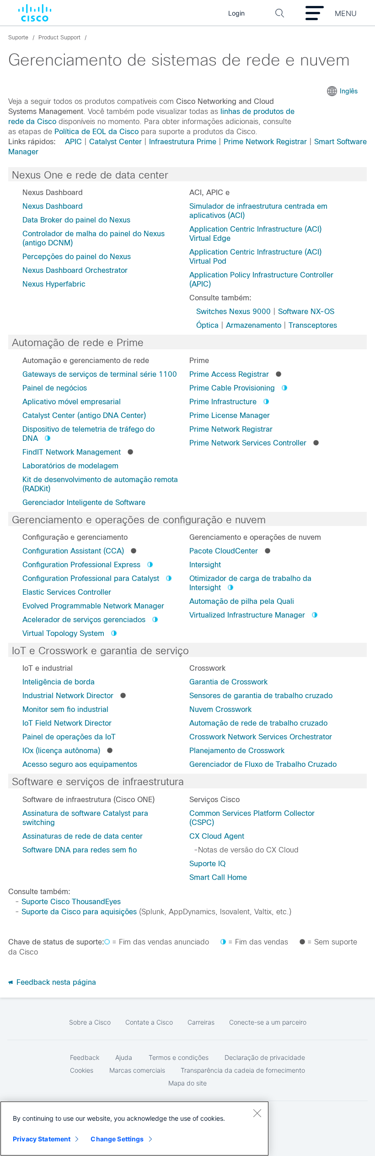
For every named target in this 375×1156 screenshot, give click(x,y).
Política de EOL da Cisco (96, 132)
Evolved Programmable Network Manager (93, 606)
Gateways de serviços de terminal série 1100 (99, 374)
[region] (134, 1128)
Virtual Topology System (63, 633)
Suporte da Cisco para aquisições (79, 912)
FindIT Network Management (71, 452)
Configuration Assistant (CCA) (73, 551)
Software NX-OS (306, 311)
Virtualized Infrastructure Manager (247, 615)
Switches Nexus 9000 (233, 311)
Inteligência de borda (58, 682)
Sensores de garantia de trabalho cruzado (260, 696)
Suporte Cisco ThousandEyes (71, 902)
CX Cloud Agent (216, 836)
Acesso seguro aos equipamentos (79, 764)
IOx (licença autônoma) (61, 750)
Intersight (205, 565)
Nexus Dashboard (52, 206)
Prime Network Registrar (265, 142)
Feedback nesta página (55, 982)
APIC (73, 142)
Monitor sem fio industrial (65, 709)
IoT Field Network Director (67, 723)
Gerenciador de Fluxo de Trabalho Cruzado (263, 764)
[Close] (257, 1113)
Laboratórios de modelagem (70, 466)
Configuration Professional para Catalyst (90, 578)
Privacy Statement (41, 1139)
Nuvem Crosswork (220, 709)
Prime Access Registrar (229, 374)
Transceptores (313, 325)
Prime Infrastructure (223, 402)
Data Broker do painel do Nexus (76, 220)
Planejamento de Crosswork (236, 750)
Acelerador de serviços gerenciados (83, 620)
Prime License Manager (229, 415)
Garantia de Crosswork (228, 682)
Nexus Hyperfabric (54, 284)
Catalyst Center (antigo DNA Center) (84, 415)
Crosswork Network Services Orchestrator (260, 737)
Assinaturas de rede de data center (82, 836)
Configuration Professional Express (81, 565)
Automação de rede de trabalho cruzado (258, 723)
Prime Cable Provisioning (232, 388)
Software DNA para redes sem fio (79, 850)
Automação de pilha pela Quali (241, 601)
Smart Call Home (218, 877)
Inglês (349, 91)
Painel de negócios (54, 388)
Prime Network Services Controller (247, 443)
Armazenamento (253, 325)
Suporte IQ (207, 864)
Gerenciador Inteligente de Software (83, 502)
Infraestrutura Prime (182, 142)
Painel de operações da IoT (69, 737)
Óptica (207, 325)
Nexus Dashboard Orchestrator (75, 270)
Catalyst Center (115, 142)
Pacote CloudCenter (223, 551)
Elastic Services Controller (66, 592)
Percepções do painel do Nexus (76, 257)
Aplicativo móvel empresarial (71, 402)
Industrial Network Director (67, 696)
